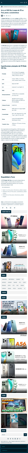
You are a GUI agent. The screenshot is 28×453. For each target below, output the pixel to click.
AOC (17, 285)
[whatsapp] (10, 207)
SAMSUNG (4, 279)
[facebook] (2, 207)
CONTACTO (4, 450)
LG (22, 279)
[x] (6, 207)
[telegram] (14, 207)
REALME (4, 285)
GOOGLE (4, 282)
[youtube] (8, 439)
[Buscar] (26, 2)
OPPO (9, 285)
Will (4, 15)
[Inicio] (24, 2)
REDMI (22, 285)
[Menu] (1, 2)
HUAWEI (18, 279)
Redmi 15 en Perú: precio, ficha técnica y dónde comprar (14, 190)
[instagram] (15, 439)
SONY (24, 282)
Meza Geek (3, 441)
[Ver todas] (24, 288)
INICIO (21, 2)
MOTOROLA (11, 279)
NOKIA (9, 288)
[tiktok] (17, 439)
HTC (20, 282)
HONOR (9, 282)
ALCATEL (20, 288)
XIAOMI (15, 282)
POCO (14, 288)
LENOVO (4, 288)
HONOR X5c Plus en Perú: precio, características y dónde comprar (15, 6)
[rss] (20, 439)
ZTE (13, 285)
